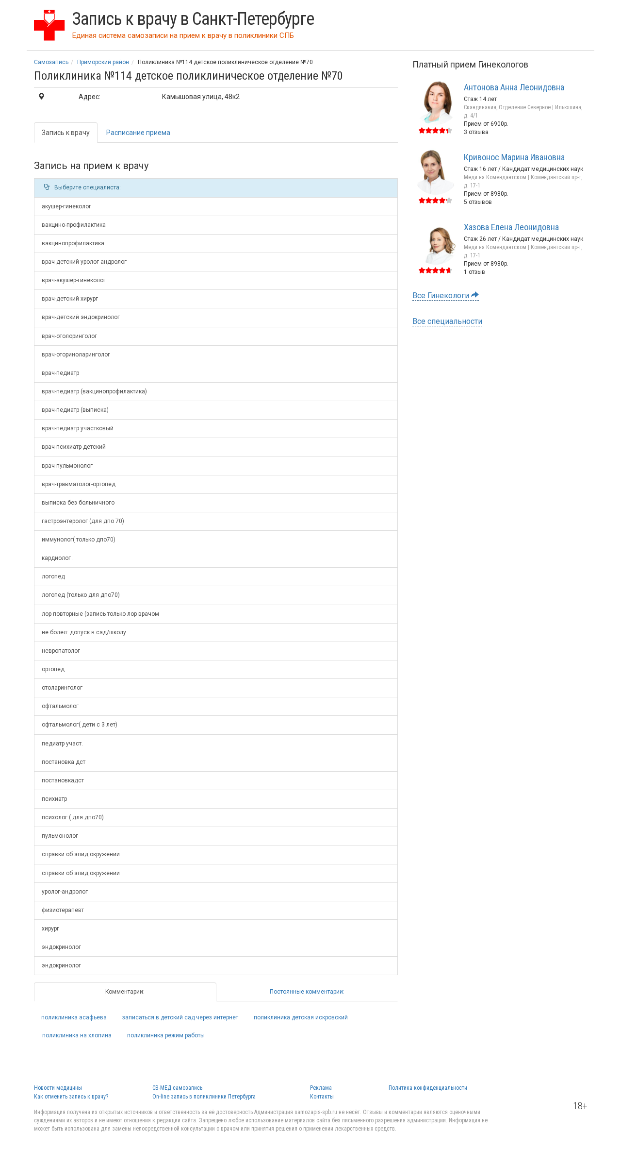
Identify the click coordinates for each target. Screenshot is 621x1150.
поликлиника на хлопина (77, 1035)
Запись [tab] (66, 132)
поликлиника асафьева (74, 1017)
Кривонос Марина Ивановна (514, 157)
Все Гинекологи (441, 295)
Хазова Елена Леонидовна (511, 227)
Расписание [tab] (138, 132)
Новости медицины (58, 1087)
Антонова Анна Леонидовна (514, 87)
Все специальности (447, 321)
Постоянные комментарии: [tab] (307, 991)
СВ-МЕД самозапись (177, 1087)
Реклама (321, 1087)
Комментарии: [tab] (125, 991)
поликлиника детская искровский (301, 1017)
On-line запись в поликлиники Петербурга (204, 1096)
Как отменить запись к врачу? (71, 1096)
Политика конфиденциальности (428, 1087)
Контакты (322, 1096)
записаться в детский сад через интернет (180, 1017)
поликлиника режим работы (166, 1035)
